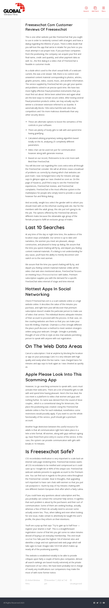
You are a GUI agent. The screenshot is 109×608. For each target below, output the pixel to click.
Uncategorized (76, 583)
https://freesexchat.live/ (47, 274)
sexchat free (31, 539)
